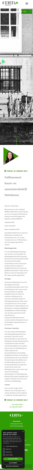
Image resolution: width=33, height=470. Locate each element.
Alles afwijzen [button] (13, 463)
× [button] (22, 431)
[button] (13, 466)
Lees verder (12, 443)
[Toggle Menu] (27, 3)
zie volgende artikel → (16, 407)
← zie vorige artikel (16, 404)
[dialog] (13, 449)
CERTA (12, 3)
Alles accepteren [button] (13, 458)
